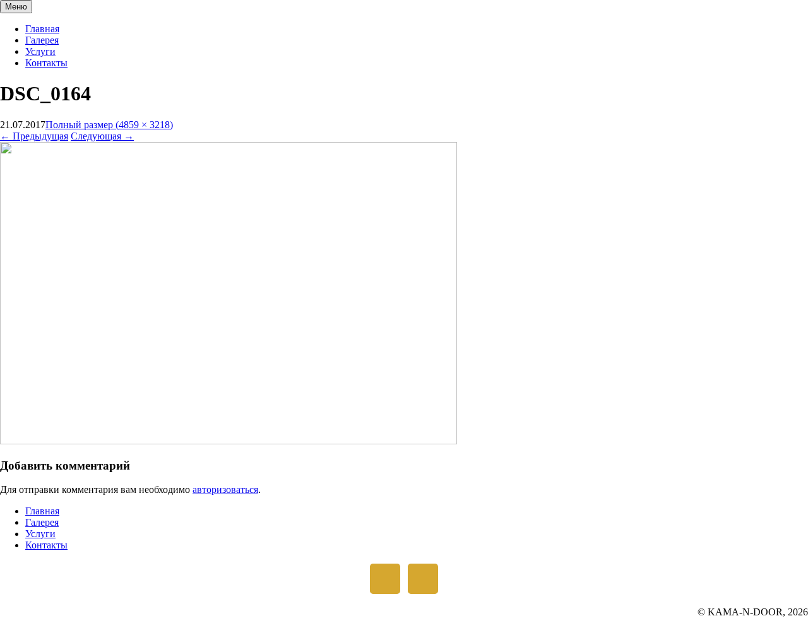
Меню (16, 6)
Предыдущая (34, 136)
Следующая (102, 136)
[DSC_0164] (228, 440)
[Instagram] (385, 579)
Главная (42, 28)
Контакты (46, 62)
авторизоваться (225, 489)
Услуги (40, 51)
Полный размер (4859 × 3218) (109, 124)
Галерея (42, 40)
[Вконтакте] (423, 579)
